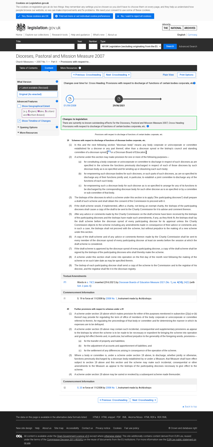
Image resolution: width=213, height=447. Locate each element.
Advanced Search (188, 46)
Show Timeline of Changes (36, 121)
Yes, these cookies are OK (35, 16)
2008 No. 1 (111, 298)
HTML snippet (108, 417)
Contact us (87, 428)
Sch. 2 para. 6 (84, 286)
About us (46, 428)
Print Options (186, 74)
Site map (58, 428)
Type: (103, 41)
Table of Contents (29, 68)
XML (124, 417)
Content (49, 68)
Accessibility (72, 428)
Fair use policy (131, 428)
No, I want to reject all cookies (136, 16)
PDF (119, 417)
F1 (109, 151)
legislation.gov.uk (40, 24)
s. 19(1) (90, 282)
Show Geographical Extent (36, 106)
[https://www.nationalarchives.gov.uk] (179, 26)
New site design (24, 428)
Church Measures (25, 61)
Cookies (117, 428)
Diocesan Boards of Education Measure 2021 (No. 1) (145, 282)
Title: (18, 41)
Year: (80, 41)
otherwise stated (112, 436)
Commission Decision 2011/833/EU (65, 439)
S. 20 (79, 387)
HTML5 (96, 417)
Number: (93, 41)
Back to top (191, 406)
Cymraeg (192, 34)
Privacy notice (103, 428)
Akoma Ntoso (135, 417)
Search (170, 46)
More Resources (68, 68)
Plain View (168, 74)
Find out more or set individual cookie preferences (84, 16)
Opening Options (27, 127)
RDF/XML (162, 417)
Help (37, 428)
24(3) (186, 282)
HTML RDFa (150, 417)
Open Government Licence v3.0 (73, 436)
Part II (54, 61)
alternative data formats (68, 417)
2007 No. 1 (42, 61)
